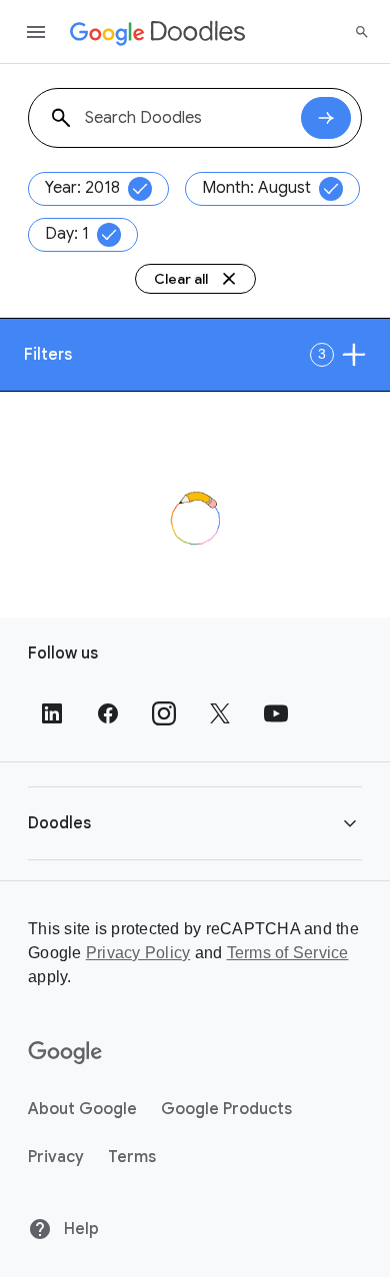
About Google (82, 1109)
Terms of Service (288, 952)
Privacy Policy (138, 952)
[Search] (362, 32)
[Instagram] (164, 713)
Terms (132, 1157)
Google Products (226, 1109)
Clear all (181, 279)
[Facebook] (108, 713)
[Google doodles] (158, 32)
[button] (195, 822)
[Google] (65, 1053)
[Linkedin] (52, 713)
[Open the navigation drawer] (36, 32)
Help (79, 1229)
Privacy (56, 1157)
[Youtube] (276, 713)
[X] (220, 713)
